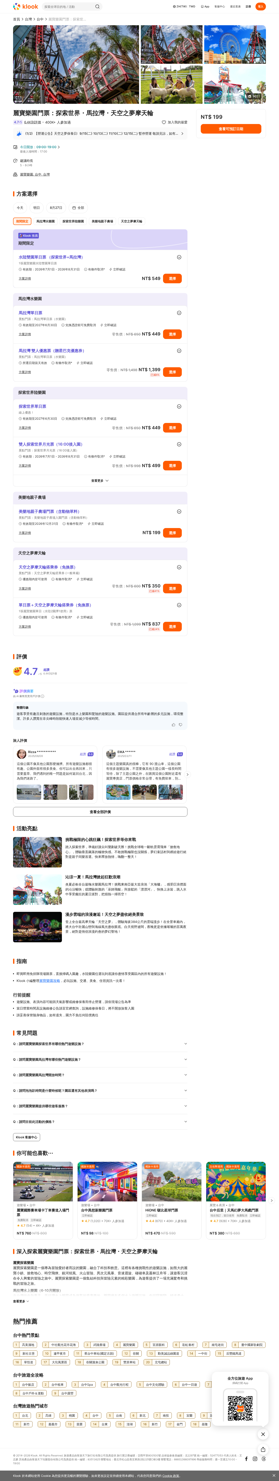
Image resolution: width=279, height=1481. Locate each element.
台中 (40, 19)
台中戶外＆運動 (33, 1393)
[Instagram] (255, 1459)
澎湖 (130, 1424)
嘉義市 (53, 1424)
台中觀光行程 (119, 1384)
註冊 (248, 6)
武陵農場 (99, 1345)
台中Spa (87, 1384)
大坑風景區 (59, 1362)
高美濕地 (28, 1345)
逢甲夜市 (60, 1353)
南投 (166, 1415)
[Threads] (264, 1459)
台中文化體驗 (155, 1384)
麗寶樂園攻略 (49, 980)
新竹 (27, 1424)
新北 (143, 1415)
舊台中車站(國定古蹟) (99, 1353)
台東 (105, 1424)
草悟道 (28, 1362)
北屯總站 (161, 1362)
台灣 (28, 19)
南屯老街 (218, 1345)
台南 (119, 1415)
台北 (25, 1415)
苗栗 (80, 1424)
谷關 (136, 1353)
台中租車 (57, 1384)
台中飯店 (28, 1384)
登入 (260, 6)
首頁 (16, 19)
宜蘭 (189, 1415)
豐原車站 (129, 1362)
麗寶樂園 (129, 1345)
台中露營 (67, 1393)
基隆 (205, 1424)
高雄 (48, 1415)
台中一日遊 (189, 1384)
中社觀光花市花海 (63, 1345)
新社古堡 (28, 1353)
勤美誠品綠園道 (168, 1353)
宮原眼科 (159, 1345)
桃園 (72, 1415)
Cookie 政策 (170, 1476)
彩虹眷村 (188, 1345)
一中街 (202, 1353)
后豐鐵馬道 (234, 1353)
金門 (180, 1424)
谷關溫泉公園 (95, 1362)
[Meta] (246, 1459)
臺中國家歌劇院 (252, 1345)
